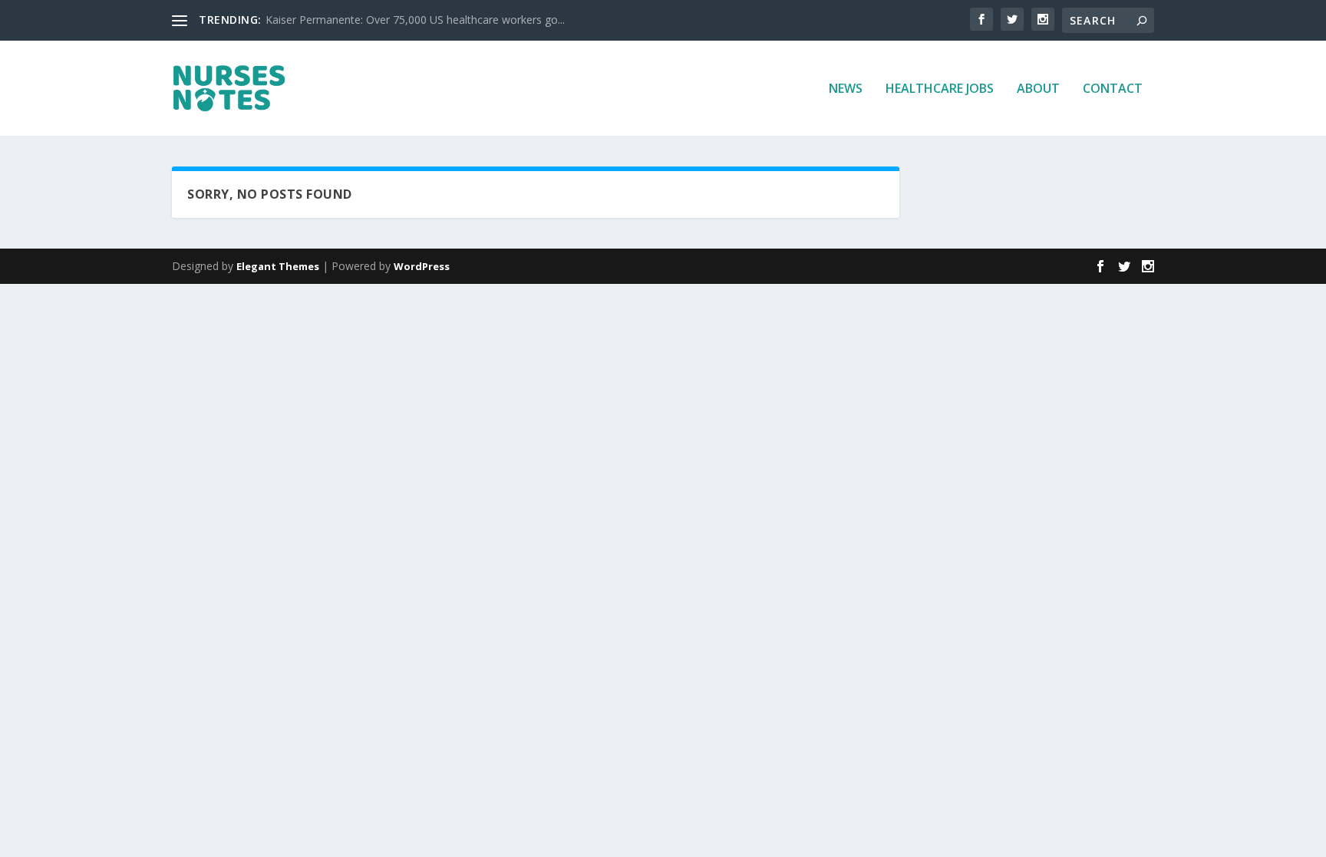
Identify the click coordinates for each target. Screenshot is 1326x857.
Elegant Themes (277, 266)
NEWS (846, 89)
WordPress (422, 266)
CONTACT (1113, 89)
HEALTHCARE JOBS (940, 89)
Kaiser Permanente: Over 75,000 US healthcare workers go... (415, 19)
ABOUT (1038, 89)
